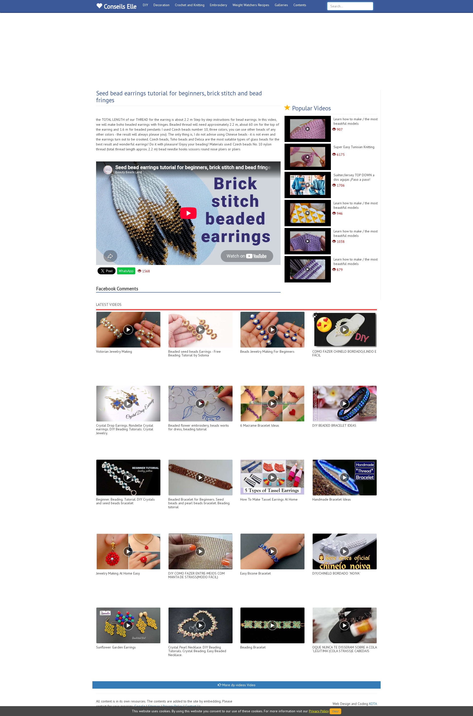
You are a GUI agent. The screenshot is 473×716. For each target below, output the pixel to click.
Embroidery (218, 5)
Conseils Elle (119, 6)
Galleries (281, 5)
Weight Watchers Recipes (251, 5)
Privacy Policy (319, 711)
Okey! (335, 711)
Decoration (161, 5)
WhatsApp (126, 271)
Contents (299, 5)
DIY (145, 5)
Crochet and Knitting (189, 5)
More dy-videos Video (238, 685)
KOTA (373, 703)
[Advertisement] (236, 52)
